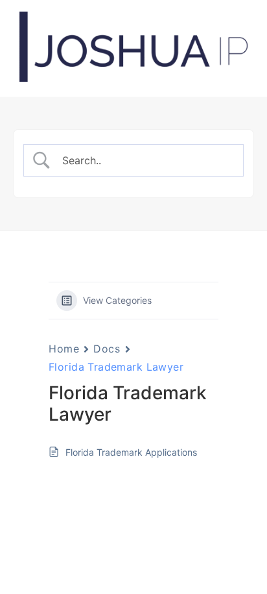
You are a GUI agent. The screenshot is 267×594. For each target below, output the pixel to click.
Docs (106, 348)
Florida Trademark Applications (131, 452)
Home (64, 348)
